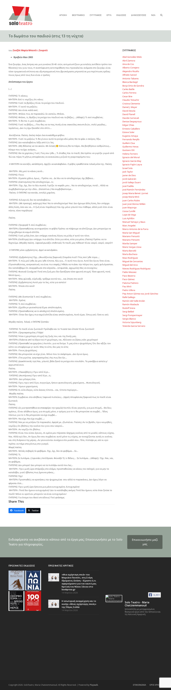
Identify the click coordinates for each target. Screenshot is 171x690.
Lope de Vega (129, 214)
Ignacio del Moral (131, 157)
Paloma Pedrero (130, 282)
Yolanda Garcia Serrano (133, 325)
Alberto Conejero (130, 67)
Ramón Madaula (130, 304)
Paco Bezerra (128, 275)
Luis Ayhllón (128, 218)
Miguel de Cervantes (132, 261)
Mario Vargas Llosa (131, 246)
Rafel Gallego (128, 297)
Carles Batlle (128, 89)
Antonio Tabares (130, 78)
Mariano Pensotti (131, 236)
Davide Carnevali (130, 117)
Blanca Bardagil (130, 81)
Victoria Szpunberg (131, 322)
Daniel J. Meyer (129, 107)
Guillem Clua (128, 143)
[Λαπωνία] (33, 580)
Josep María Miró (130, 196)
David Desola (128, 110)
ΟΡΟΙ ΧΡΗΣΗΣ (155, 684)
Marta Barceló (129, 250)
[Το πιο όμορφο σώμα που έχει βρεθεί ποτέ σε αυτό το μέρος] (16, 600)
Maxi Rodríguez (130, 257)
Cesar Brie (127, 96)
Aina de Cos (128, 64)
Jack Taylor (127, 171)
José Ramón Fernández (133, 189)
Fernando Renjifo (130, 139)
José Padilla (128, 186)
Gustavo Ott (128, 150)
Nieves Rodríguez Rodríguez (136, 268)
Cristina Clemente (131, 103)
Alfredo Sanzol (129, 74)
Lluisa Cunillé (128, 211)
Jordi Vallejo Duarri (131, 182)
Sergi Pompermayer (132, 315)
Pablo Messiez (129, 272)
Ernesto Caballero (131, 128)
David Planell (128, 114)
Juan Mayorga (129, 207)
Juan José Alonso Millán (133, 203)
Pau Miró (126, 286)
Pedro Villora (128, 290)
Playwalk (94, 684)
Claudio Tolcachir (130, 99)
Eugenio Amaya (130, 135)
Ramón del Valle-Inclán (133, 300)
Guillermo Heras (130, 146)
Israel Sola (127, 168)
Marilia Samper (129, 243)
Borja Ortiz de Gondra (133, 85)
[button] (161, 15)
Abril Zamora (128, 60)
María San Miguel (131, 232)
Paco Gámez (128, 279)
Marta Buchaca (129, 254)
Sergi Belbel (128, 311)
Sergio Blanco (129, 318)
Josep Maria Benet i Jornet (135, 193)
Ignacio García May (131, 160)
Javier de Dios (129, 175)
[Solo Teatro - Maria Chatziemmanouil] (114, 598)
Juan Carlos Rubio (131, 200)
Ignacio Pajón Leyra (132, 164)
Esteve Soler (128, 132)
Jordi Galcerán (129, 178)
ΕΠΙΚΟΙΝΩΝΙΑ (139, 684)
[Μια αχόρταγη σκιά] (16, 580)
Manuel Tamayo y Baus (133, 221)
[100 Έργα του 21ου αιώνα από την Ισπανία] (33, 600)
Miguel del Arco (130, 264)
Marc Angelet (129, 225)
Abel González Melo (132, 56)
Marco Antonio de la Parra (135, 229)
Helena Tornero (130, 153)
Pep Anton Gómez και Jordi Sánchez (140, 293)
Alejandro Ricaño (130, 71)
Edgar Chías (128, 124)
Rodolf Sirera (128, 308)
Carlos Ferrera (129, 92)
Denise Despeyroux (132, 121)
